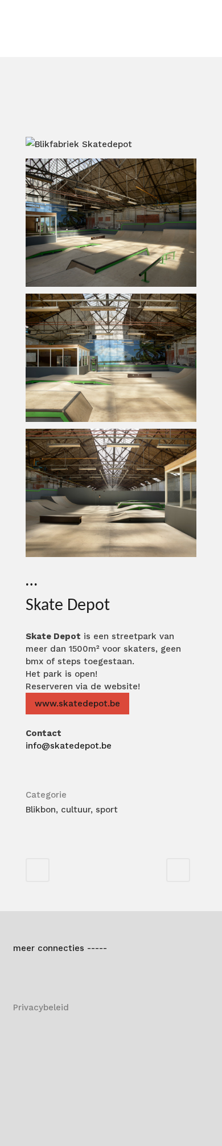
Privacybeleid (41, 1007)
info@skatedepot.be (69, 746)
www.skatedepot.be (77, 703)
